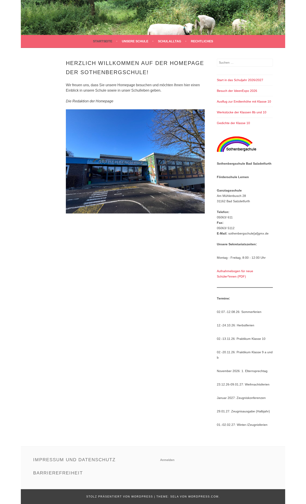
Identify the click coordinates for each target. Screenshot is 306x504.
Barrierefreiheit (58, 472)
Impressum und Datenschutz (74, 459)
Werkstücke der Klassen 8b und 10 (241, 112)
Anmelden (167, 460)
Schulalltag (169, 41)
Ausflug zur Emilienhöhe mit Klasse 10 (244, 101)
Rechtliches (202, 41)
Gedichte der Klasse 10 (233, 123)
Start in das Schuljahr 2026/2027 (240, 80)
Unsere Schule (135, 41)
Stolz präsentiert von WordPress (119, 496)
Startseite (102, 41)
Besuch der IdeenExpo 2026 (237, 91)
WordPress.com (203, 496)
